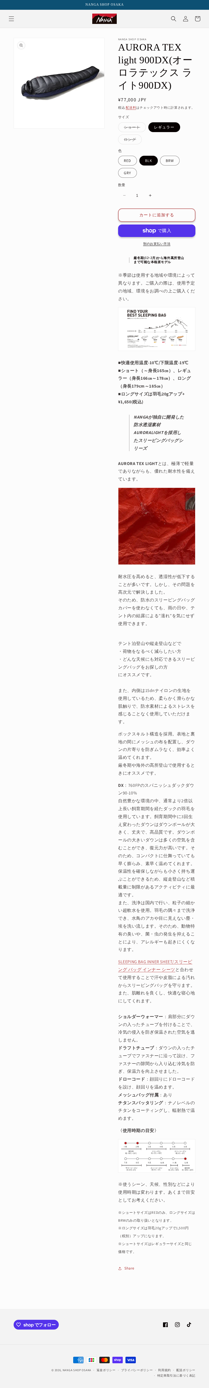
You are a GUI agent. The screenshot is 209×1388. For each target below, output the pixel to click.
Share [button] (129, 1268)
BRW (170, 160)
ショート (134, 128)
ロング (132, 140)
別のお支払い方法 (156, 244)
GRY (127, 172)
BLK (148, 160)
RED (127, 160)
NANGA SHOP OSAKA (77, 1370)
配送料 (131, 107)
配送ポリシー (185, 1370)
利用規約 (164, 1370)
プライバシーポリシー (137, 1370)
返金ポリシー (106, 1370)
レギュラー (164, 127)
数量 (121, 185)
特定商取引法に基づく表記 (176, 1375)
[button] (11, 19)
